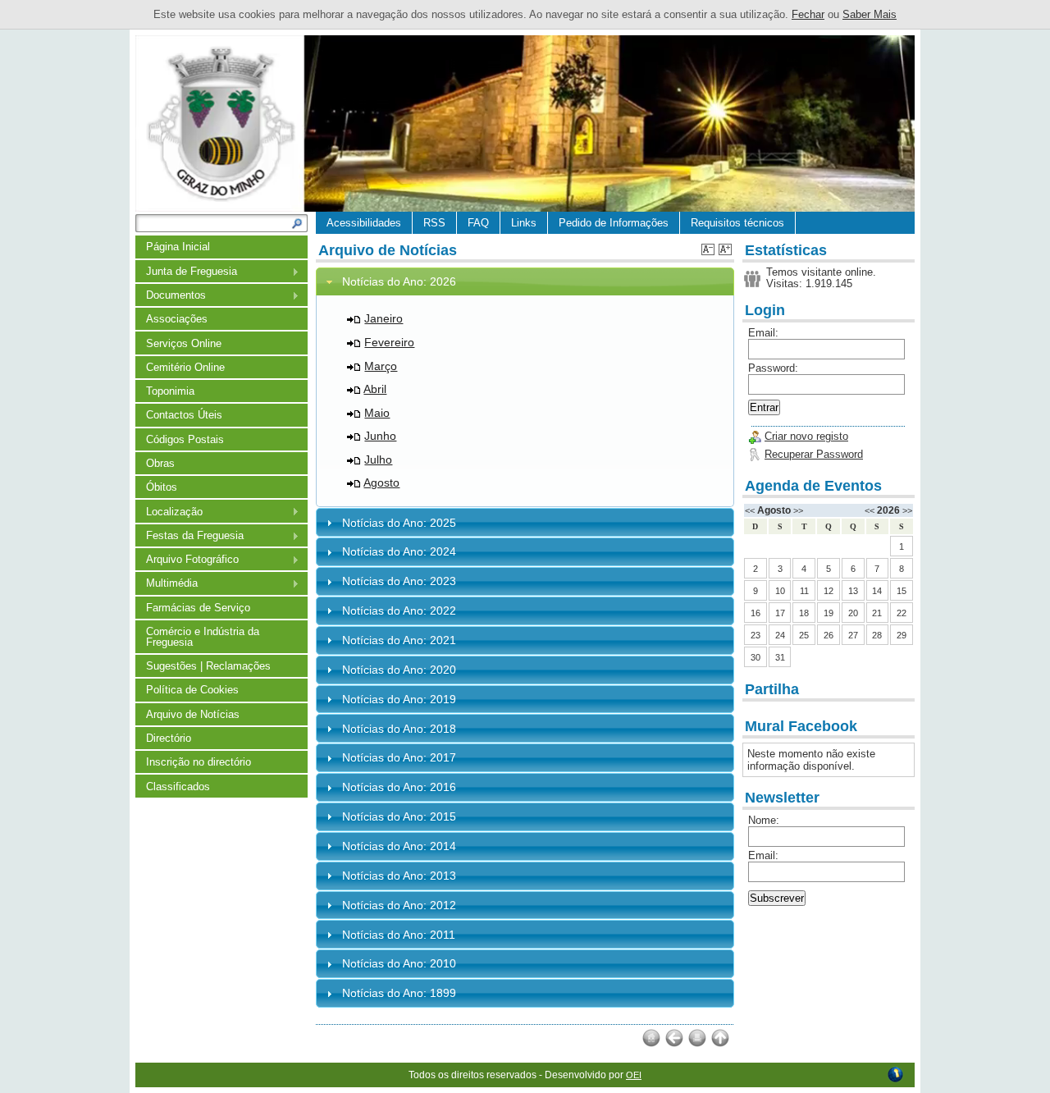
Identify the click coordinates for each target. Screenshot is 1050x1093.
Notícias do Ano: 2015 (399, 816)
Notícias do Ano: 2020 (399, 669)
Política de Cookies (192, 690)
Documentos (170, 296)
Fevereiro (389, 342)
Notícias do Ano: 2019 (399, 699)
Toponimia (170, 391)
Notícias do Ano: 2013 (399, 875)
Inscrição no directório (198, 762)
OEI (633, 1075)
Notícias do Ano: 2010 (399, 963)
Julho (378, 459)
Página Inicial (178, 246)
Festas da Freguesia (189, 536)
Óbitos (161, 487)
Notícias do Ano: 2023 (399, 581)
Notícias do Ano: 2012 (399, 905)
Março (380, 366)
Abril (374, 389)
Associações (177, 319)
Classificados (178, 786)
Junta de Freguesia (186, 272)
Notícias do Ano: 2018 (399, 728)
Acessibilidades (363, 223)
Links (523, 223)
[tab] (525, 282)
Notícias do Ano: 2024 (399, 551)
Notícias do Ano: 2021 (399, 640)
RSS (434, 223)
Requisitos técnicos (737, 223)
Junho (380, 435)
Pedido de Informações (614, 223)
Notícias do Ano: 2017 (399, 757)
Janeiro (383, 318)
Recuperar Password (814, 454)
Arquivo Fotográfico (187, 560)
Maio (377, 412)
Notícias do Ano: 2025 (399, 522)
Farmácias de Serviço (198, 607)
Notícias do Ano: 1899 (399, 992)
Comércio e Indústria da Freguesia (202, 636)
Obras (160, 463)
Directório (168, 738)
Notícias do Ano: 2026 (399, 281)
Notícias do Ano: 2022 (399, 610)
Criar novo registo (806, 436)
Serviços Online (183, 343)
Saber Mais (869, 14)
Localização (169, 512)
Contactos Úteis (184, 415)
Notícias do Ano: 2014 (399, 846)
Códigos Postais (185, 439)
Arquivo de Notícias (193, 714)
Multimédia (166, 584)
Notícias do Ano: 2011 (398, 934)
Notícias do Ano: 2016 (399, 786)
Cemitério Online (185, 367)
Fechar (808, 14)
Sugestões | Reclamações (208, 666)
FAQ (478, 223)
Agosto (381, 482)
